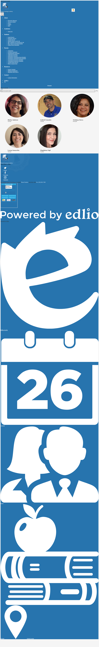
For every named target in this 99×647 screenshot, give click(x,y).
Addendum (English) (12, 54)
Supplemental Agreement (13, 53)
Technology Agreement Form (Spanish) (17, 58)
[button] (5, 17)
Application (10, 50)
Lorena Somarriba (13, 150)
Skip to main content (5, 1)
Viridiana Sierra (78, 120)
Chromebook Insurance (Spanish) (15, 61)
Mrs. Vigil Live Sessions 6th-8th (15, 43)
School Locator (30, 638)
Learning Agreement (12, 52)
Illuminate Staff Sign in (13, 72)
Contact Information (12, 77)
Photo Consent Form (12, 63)
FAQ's (9, 23)
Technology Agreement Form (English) (17, 57)
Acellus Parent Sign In (13, 62)
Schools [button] (49, 85)
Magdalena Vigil (45, 150)
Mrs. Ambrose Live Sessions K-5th (16, 42)
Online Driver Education (13, 45)
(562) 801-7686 (32, 182)
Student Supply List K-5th (14, 41)
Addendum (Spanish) (13, 56)
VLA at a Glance (12, 22)
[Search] (97, 91)
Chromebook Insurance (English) (15, 59)
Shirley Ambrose (13, 120)
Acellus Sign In (11, 39)
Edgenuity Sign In (12, 38)
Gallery (9, 24)
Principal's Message (12, 20)
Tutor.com (10, 31)
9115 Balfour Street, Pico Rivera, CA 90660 (11, 182)
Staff (9, 25)
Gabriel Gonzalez (45, 120)
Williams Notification (13, 70)
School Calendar (11, 69)
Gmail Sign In (11, 37)
